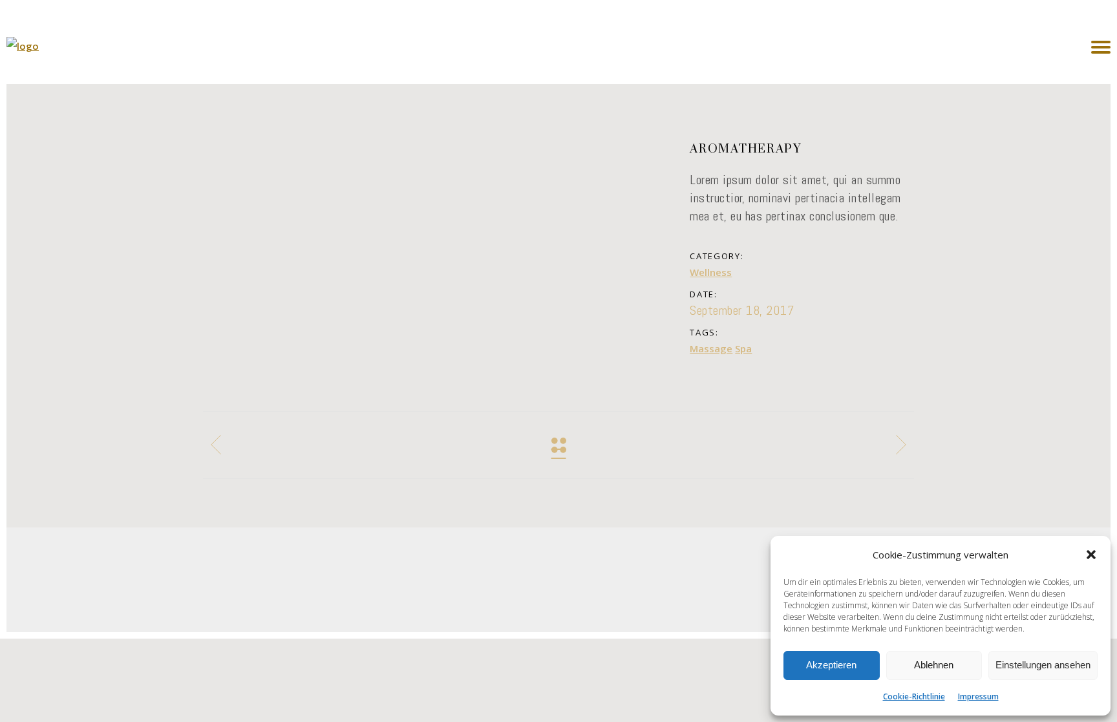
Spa (743, 348)
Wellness (711, 272)
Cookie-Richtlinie (914, 696)
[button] (1091, 554)
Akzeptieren (831, 664)
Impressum (978, 696)
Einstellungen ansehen (1042, 664)
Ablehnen (933, 664)
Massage (711, 348)
